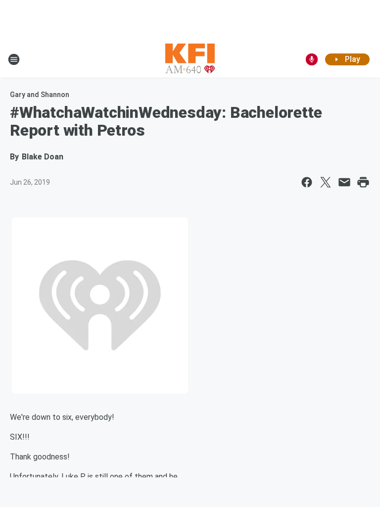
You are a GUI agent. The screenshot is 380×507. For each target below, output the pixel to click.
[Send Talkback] (312, 59)
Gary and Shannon (39, 95)
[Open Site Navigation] (14, 59)
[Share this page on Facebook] (307, 182)
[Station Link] (190, 59)
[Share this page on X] (325, 182)
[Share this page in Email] (344, 182)
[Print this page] (363, 182)
